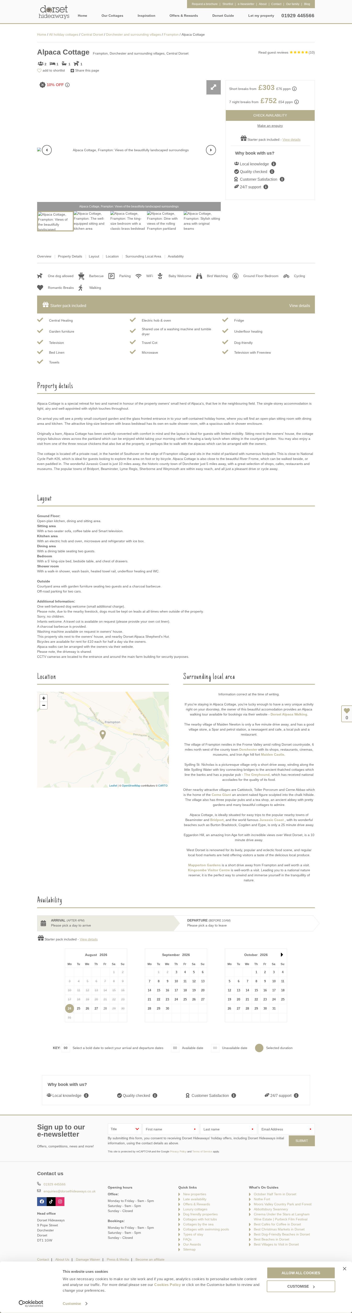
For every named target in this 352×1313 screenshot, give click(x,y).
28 (149, 1008)
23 (167, 999)
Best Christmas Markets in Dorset (279, 1229)
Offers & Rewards (196, 1204)
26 (87, 1008)
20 (202, 990)
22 (158, 999)
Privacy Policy (178, 1151)
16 (167, 990)
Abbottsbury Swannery (271, 1209)
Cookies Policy (167, 1285)
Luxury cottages (195, 1209)
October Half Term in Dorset (275, 1194)
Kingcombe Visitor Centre (209, 870)
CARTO (163, 785)
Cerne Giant (221, 795)
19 (194, 990)
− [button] (43, 705)
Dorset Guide (223, 15)
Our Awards (192, 1244)
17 (176, 990)
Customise (72, 1304)
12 (194, 981)
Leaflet (113, 785)
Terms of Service (202, 1151)
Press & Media (118, 1259)
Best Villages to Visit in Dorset (276, 1244)
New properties (194, 1194)
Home (82, 15)
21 (149, 999)
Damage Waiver (88, 1259)
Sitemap (189, 1249)
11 (185, 981)
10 (176, 981)
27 (96, 1008)
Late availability (194, 1199)
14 (149, 990)
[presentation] (47, 150)
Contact (43, 1259)
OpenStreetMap (131, 785)
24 (69, 1008)
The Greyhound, (257, 775)
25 (78, 1008)
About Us (62, 1259)
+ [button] (43, 698)
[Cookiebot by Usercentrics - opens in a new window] (31, 1303)
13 (202, 981)
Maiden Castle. (272, 754)
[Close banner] (344, 1268)
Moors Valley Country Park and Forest (283, 1204)
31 (274, 1008)
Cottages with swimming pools (206, 1229)
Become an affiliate (150, 1259)
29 (158, 1008)
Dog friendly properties (200, 1214)
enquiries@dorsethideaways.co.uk (70, 1191)
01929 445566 (297, 15)
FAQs (187, 1239)
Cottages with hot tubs (200, 1219)
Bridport (217, 820)
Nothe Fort (262, 1199)
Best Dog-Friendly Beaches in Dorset (282, 1234)
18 (185, 990)
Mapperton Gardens (204, 865)
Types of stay (193, 1234)
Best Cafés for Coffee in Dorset (277, 1224)
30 (167, 1008)
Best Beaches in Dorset (271, 1239)
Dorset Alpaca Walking (289, 714)
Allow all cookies (301, 1273)
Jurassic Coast (271, 820)
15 (158, 990)
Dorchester (248, 749)
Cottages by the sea (198, 1224)
